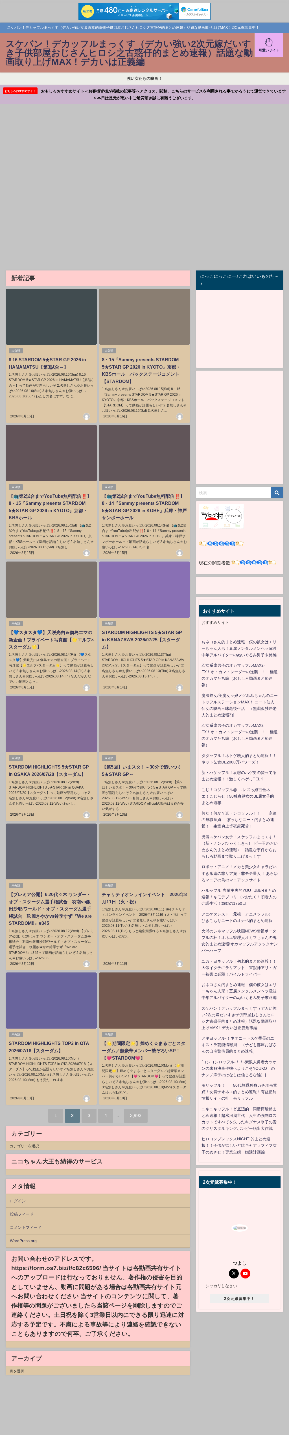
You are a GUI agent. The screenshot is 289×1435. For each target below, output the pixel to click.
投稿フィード (22, 1214)
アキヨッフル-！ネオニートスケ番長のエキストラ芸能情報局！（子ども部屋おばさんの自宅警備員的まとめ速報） (239, 1044)
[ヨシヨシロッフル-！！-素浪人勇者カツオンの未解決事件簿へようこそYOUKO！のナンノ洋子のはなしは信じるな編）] (239, 1068)
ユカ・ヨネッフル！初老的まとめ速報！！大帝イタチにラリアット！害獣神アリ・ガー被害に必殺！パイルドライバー (239, 967)
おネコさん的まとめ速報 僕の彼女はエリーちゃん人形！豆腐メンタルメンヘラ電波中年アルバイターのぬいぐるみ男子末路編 (239, 648)
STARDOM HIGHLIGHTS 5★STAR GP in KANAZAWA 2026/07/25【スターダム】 (142, 639)
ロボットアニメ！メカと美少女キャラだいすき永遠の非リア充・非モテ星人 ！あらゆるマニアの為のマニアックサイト (240, 873)
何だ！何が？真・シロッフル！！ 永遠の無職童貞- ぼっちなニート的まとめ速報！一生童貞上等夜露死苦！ (239, 819)
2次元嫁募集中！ (239, 1298)
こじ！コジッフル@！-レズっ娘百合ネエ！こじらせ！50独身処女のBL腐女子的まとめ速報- (238, 796)
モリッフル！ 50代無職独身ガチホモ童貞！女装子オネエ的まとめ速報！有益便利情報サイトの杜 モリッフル (239, 1091)
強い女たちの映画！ (144, 78)
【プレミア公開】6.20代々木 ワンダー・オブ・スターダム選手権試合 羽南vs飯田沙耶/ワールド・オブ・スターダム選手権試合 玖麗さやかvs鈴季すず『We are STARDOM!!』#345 (50, 908)
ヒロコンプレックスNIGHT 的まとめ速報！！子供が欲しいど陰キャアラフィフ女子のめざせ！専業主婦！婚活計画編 (239, 1145)
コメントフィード (25, 1227)
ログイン (18, 1201)
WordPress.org (23, 1241)
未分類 (16, 350)
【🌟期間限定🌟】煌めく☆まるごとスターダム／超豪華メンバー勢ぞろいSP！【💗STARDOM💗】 (143, 1050)
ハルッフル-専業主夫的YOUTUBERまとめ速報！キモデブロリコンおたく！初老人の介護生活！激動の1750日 (239, 896)
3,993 (135, 1115)
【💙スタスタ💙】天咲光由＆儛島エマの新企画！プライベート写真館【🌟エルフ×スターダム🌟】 (51, 639)
